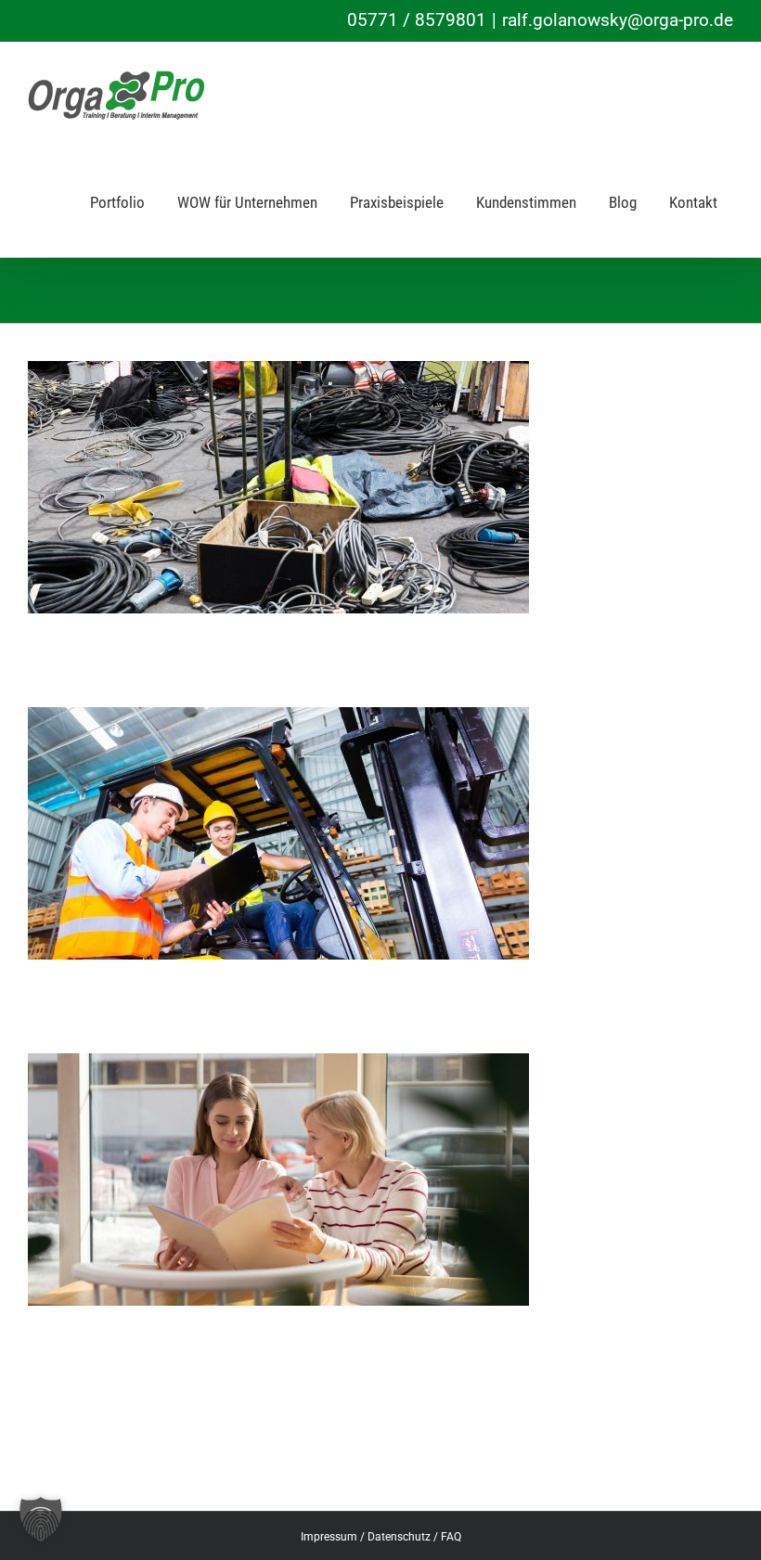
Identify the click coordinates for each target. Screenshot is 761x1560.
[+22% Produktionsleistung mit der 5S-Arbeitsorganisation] (278, 373)
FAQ (451, 1536)
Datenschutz (399, 1536)
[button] (41, 1519)
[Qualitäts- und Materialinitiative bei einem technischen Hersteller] (278, 719)
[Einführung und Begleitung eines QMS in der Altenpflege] (278, 1066)
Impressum (329, 1536)
